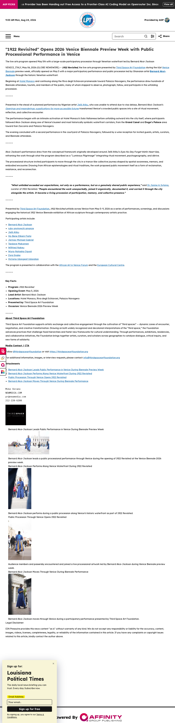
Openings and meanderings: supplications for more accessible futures (42, 108)
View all (168, 4)
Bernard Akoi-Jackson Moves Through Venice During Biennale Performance (48, 381)
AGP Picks (9, 4)
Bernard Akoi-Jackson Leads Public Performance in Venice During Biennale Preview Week (56, 369)
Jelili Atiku (82, 104)
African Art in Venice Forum (73, 265)
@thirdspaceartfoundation (27, 351)
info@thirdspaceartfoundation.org (101, 357)
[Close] (53, 663)
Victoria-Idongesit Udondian (23, 259)
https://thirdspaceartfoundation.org (69, 351)
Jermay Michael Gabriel (21, 240)
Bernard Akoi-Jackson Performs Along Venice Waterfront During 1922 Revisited (50, 373)
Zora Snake (14, 255)
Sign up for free (29, 709)
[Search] (146, 36)
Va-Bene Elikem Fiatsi (19, 236)
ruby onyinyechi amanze (21, 228)
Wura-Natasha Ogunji (20, 251)
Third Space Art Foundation (130, 67)
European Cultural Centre (110, 265)
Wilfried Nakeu (16, 247)
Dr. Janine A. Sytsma (157, 185)
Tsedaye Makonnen (18, 243)
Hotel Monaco (27, 81)
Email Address (16, 696)
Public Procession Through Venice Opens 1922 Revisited (37, 377)
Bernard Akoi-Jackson (20, 224)
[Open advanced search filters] (152, 36)
